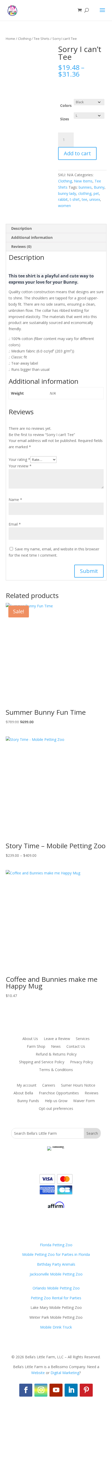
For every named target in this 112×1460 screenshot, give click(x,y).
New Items (83, 181)
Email (15, 524)
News (56, 1047)
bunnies (85, 187)
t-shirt (75, 199)
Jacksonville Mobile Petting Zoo (56, 1274)
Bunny (99, 187)
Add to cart (77, 153)
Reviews (91, 1093)
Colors (66, 105)
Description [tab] (21, 228)
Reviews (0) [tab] (21, 246)
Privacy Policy (81, 1062)
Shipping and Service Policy (41, 1062)
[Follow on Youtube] (56, 1390)
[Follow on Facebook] (25, 1390)
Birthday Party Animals (56, 1264)
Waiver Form (84, 1101)
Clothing (24, 38)
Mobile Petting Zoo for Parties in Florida (56, 1254)
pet (96, 193)
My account (26, 1085)
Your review (20, 465)
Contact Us (75, 1047)
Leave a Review (57, 1039)
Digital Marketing (65, 1372)
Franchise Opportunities (59, 1093)
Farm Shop (36, 1047)
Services (83, 1039)
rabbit (63, 199)
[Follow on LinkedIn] (71, 1390)
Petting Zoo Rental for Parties (56, 1297)
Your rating (19, 459)
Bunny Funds (28, 1101)
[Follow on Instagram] (40, 1390)
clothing (84, 193)
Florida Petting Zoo (56, 1244)
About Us (30, 1039)
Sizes (64, 118)
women (64, 205)
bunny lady (67, 193)
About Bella (23, 1093)
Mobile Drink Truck (56, 1327)
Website (38, 1372)
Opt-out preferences (56, 1109)
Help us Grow (56, 1101)
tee (84, 199)
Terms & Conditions (56, 1070)
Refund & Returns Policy (56, 1054)
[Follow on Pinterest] (86, 1390)
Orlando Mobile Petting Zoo (56, 1288)
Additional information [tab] (32, 237)
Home (10, 38)
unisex (94, 199)
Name (15, 499)
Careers (48, 1085)
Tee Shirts (41, 38)
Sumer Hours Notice (78, 1085)
